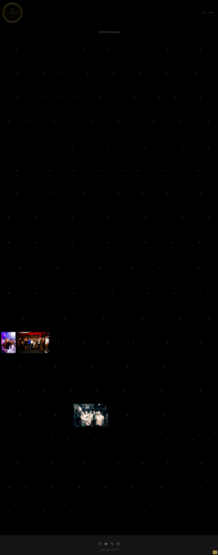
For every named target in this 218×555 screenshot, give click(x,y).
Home (203, 12)
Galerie (210, 12)
